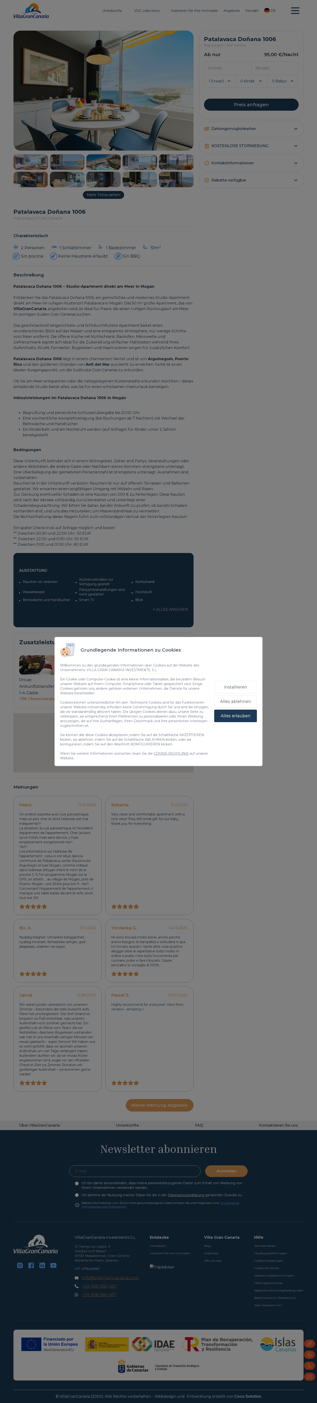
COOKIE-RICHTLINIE (171, 753)
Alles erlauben (236, 715)
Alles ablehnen (235, 701)
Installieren (235, 687)
